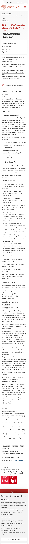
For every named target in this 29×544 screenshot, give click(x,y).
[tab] (25, 2)
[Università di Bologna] (11, 7)
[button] (24, 7)
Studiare (8, 13)
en (25, 2)
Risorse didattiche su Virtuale (14, 85)
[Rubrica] (11, 2)
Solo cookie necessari (14, 539)
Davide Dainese (11, 43)
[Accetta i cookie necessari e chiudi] (25, 495)
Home (3, 13)
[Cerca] (7, 2)
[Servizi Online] (15, 2)
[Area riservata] (18, 2)
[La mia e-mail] (21, 2)
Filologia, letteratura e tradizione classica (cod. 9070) (14, 78)
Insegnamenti (5, 20)
